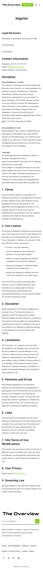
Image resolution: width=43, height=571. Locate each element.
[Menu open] (39, 5)
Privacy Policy (19, 473)
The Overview (24, 567)
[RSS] (4, 558)
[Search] (36, 5)
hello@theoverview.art (15, 67)
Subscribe (27, 5)
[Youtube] (14, 558)
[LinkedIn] (19, 558)
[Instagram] (9, 558)
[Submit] (37, 521)
